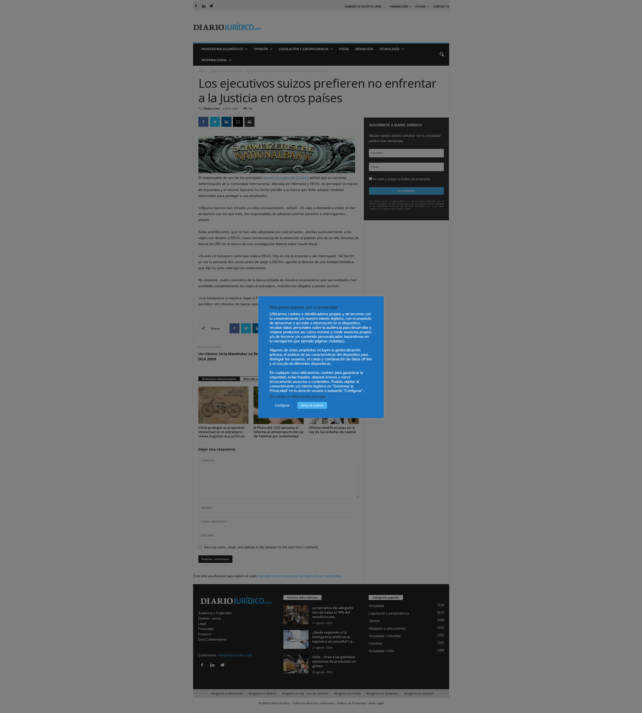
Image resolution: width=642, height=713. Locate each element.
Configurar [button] (282, 405)
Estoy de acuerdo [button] (312, 405)
